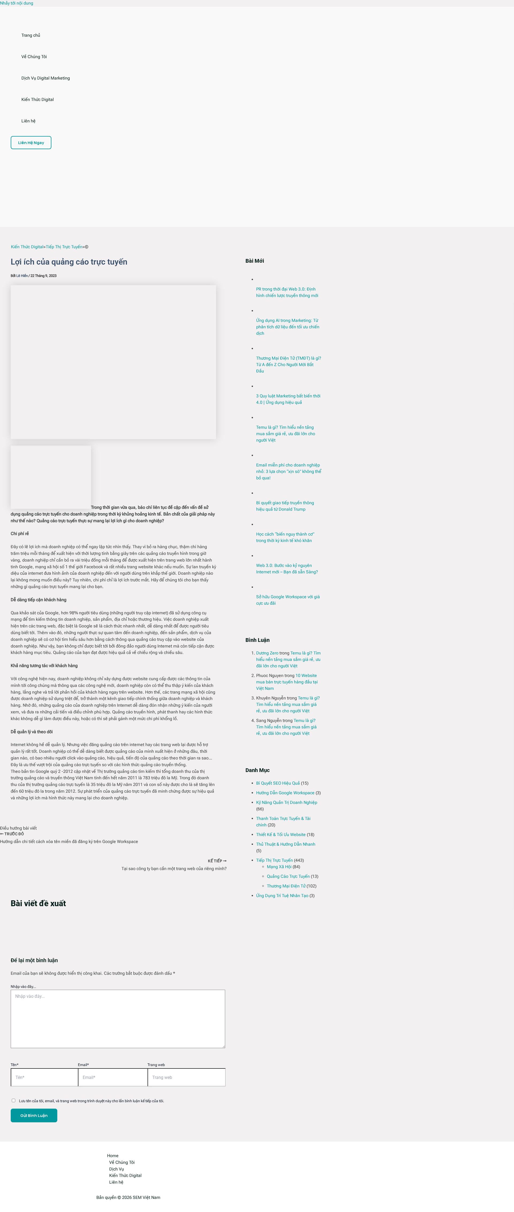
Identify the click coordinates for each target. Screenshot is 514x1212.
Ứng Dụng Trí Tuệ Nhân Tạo (282, 895)
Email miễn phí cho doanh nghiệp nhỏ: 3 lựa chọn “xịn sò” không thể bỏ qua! (288, 471)
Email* (83, 1065)
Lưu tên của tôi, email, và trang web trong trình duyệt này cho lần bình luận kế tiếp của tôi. (91, 1101)
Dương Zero (267, 653)
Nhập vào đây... (23, 986)
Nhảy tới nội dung (16, 3)
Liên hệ (28, 120)
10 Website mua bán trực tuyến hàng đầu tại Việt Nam (287, 682)
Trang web (156, 1065)
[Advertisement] (176, 189)
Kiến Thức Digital (37, 99)
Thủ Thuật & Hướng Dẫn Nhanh (285, 844)
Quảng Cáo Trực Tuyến (288, 876)
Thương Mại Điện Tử (286, 886)
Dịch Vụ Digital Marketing (45, 78)
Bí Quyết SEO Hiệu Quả (278, 783)
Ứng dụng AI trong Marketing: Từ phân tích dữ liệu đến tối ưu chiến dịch (287, 327)
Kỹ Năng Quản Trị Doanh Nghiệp (286, 802)
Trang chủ (30, 35)
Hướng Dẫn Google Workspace (285, 792)
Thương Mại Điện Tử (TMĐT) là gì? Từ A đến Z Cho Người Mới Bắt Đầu (288, 365)
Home (113, 1155)
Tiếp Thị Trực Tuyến (274, 860)
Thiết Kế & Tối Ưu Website (281, 834)
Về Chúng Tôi (34, 56)
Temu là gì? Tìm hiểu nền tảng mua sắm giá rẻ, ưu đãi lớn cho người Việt (285, 434)
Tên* (14, 1065)
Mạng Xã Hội (279, 866)
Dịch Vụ (116, 1169)
